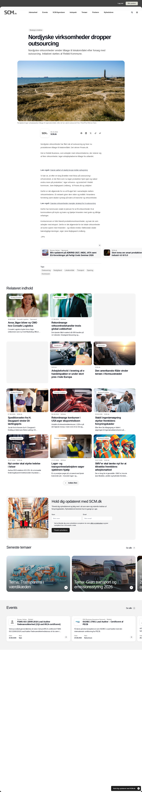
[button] (99, 245)
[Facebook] (81, 133)
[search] (132, 12)
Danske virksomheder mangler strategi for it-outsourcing (73, 203)
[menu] (137, 12)
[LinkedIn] (86, 133)
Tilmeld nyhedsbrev (60, 530)
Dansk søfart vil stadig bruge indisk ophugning (69, 170)
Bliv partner (132, 3)
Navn (53, 514)
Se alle (129, 548)
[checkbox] (52, 524)
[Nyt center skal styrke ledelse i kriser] (27, 454)
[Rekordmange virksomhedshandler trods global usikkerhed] (71, 315)
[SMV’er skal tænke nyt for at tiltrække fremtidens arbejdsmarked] (115, 455)
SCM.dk (54, 134)
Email (84, 514)
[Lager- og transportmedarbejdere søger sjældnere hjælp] (71, 455)
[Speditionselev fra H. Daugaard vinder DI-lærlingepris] (27, 409)
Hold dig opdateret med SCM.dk (124, 788)
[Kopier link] (100, 133)
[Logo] (10, 12)
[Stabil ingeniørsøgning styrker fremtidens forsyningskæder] (115, 409)
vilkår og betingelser (96, 523)
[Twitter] (90, 133)
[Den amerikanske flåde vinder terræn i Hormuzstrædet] (115, 358)
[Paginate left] (8, 573)
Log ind (120, 3)
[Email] (95, 133)
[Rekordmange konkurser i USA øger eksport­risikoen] (71, 408)
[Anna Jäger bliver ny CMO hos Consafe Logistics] (27, 313)
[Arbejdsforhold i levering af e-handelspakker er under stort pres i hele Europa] (71, 359)
